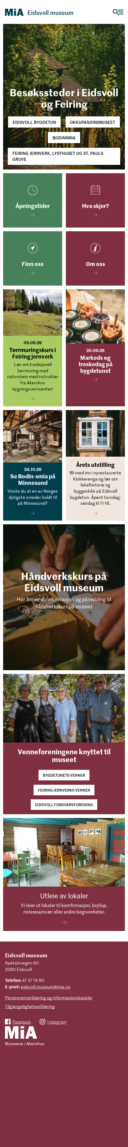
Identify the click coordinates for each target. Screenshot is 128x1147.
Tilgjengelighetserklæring (30, 1006)
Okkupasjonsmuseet (92, 122)
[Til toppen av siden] (120, 1126)
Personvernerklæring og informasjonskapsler (49, 997)
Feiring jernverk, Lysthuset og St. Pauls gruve (57, 156)
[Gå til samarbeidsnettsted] (21, 1033)
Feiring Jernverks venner (64, 790)
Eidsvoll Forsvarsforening (64, 804)
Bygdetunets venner (64, 775)
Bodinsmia (64, 138)
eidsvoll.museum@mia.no (46, 987)
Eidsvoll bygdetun (34, 122)
